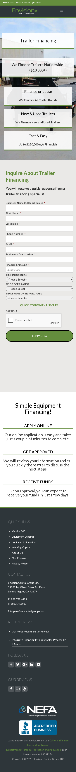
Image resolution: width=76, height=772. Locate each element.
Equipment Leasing (23, 536)
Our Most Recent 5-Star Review (30, 631)
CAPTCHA (11, 311)
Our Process (19, 558)
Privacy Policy (19, 563)
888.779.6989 (19, 599)
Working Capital (21, 547)
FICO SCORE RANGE (17, 284)
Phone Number (15, 233)
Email (10, 244)
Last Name (13, 223)
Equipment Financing (24, 542)
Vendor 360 (18, 531)
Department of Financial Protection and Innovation (33, 749)
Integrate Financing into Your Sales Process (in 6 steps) (39, 642)
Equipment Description (20, 254)
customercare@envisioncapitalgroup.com (23, 2)
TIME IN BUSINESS (16, 275)
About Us (17, 552)
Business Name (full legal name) (25, 202)
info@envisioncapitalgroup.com (26, 611)
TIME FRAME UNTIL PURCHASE (24, 293)
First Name (13, 213)
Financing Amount (17, 264)
